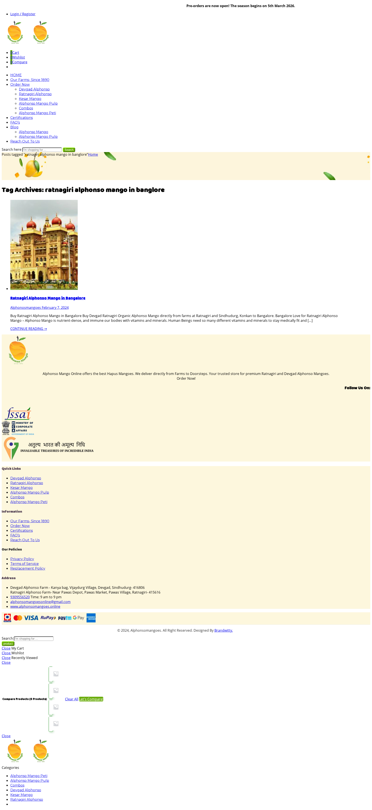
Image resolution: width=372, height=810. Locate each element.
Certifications (21, 118)
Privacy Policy (22, 559)
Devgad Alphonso (34, 89)
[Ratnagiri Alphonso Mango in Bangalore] (44, 288)
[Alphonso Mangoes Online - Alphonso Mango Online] (27, 44)
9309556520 (20, 597)
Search (69, 149)
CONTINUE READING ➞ (28, 328)
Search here (12, 149)
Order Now (20, 84)
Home (93, 154)
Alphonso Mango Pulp (38, 103)
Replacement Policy (27, 568)
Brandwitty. (223, 630)
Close (6, 648)
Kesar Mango (30, 99)
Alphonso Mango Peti (37, 113)
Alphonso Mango (33, 132)
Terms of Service (24, 564)
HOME (16, 75)
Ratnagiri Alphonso (35, 94)
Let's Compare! (91, 699)
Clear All (71, 699)
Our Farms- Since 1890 (29, 80)
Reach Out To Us (25, 141)
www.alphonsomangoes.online (35, 606)
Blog (14, 127)
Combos (26, 108)
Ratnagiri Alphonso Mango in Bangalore (47, 298)
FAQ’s (15, 122)
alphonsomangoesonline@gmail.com (40, 601)
